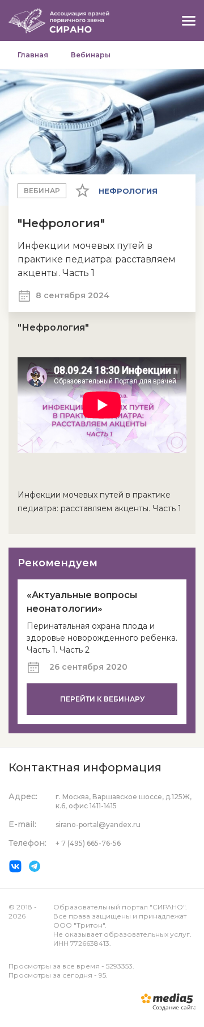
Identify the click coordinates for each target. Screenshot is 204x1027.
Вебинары (90, 55)
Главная (33, 55)
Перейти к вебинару (102, 699)
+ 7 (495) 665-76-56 (88, 843)
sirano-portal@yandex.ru (98, 824)
